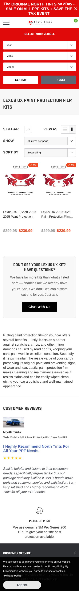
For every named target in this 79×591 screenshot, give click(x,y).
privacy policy (12, 575)
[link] (20, 180)
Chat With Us (39, 307)
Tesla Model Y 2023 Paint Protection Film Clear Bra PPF (35, 437)
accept (22, 585)
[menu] (6, 23)
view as (50, 129)
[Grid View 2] (72, 129)
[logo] (40, 22)
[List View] (65, 129)
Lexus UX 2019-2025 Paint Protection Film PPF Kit (55, 214)
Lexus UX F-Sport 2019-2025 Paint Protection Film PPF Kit (20, 214)
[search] (17, 22)
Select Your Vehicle (39, 34)
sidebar (11, 129)
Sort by (10, 152)
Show (8, 140)
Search (20, 80)
